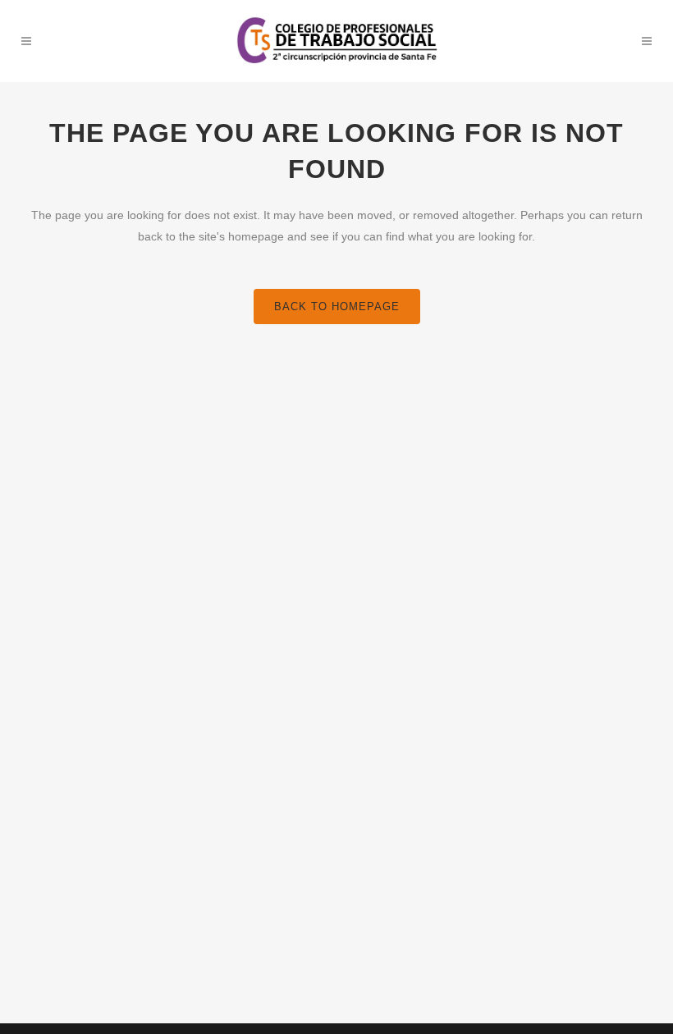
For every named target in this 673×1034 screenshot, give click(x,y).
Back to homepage (337, 306)
